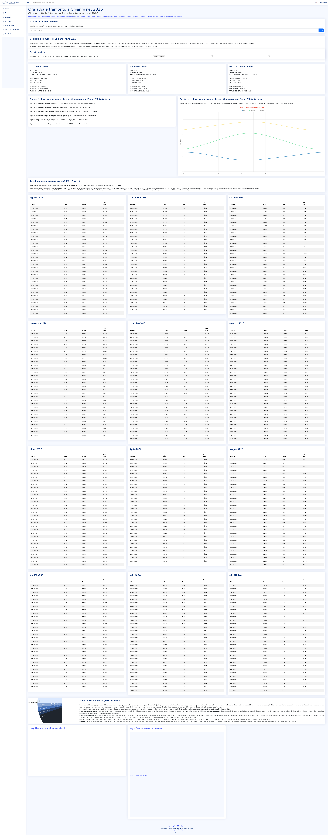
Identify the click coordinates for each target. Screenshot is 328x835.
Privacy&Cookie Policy (177, 830)
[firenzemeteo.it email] (182, 826)
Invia (321, 30)
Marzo (88, 16)
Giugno (105, 16)
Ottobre (129, 16)
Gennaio (76, 16)
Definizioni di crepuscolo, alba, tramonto (171, 16)
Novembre (135, 16)
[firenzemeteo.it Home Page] (14, 2)
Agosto (115, 16)
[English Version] (316, 2)
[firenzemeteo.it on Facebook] (170, 826)
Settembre (122, 16)
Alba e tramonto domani (48, 16)
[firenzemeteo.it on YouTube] (178, 826)
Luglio (110, 16)
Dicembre (142, 16)
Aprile (93, 16)
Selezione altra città (152, 16)
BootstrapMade (180, 832)
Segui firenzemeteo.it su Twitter (146, 728)
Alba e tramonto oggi (34, 16)
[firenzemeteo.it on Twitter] (174, 826)
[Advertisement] (13, 62)
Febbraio (83, 16)
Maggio (99, 16)
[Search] (56, 2)
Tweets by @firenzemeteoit (138, 775)
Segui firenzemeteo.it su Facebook (48, 728)
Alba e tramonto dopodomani (65, 16)
